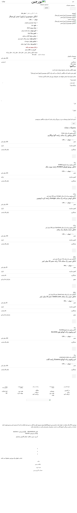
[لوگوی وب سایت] (38, 1)
